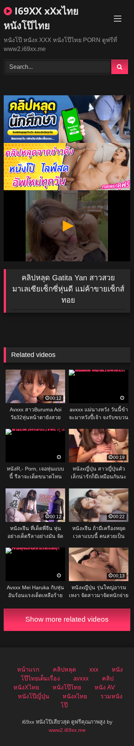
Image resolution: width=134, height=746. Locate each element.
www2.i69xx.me (67, 730)
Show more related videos (67, 619)
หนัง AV (105, 687)
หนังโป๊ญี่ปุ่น (33, 696)
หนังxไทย (75, 696)
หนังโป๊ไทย (66, 687)
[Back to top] (111, 724)
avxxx (81, 678)
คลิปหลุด (64, 669)
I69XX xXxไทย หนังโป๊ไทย (41, 18)
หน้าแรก (28, 669)
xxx (93, 669)
